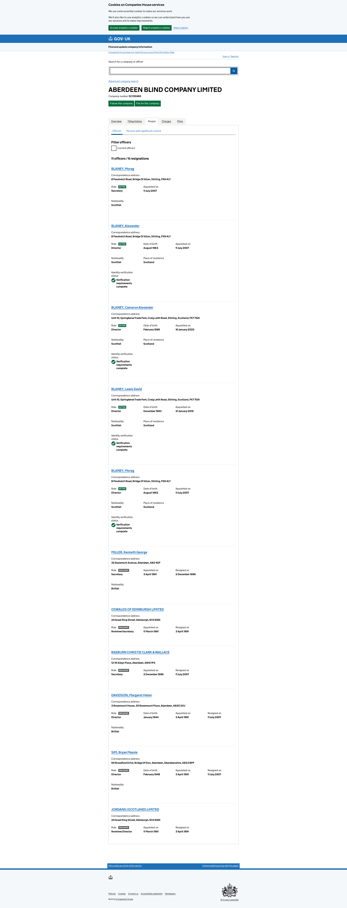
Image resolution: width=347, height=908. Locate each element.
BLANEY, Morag (122, 169)
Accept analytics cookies (124, 27)
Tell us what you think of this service (125, 865)
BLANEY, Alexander (125, 226)
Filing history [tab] (135, 121)
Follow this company (121, 103)
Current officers (126, 148)
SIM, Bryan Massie (124, 752)
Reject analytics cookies (156, 27)
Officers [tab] (116, 130)
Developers (170, 893)
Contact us (133, 893)
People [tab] (152, 121)
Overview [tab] (116, 121)
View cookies (181, 27)
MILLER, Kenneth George (129, 552)
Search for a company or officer (125, 61)
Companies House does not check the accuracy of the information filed (141, 52)
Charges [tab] (166, 121)
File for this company (147, 103)
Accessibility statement (152, 893)
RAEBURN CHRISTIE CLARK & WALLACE (140, 652)
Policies (112, 893)
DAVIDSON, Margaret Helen (131, 695)
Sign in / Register (231, 56)
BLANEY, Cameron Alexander (132, 307)
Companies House (124, 899)
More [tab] (180, 121)
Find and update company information (130, 46)
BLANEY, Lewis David (126, 389)
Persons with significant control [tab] (143, 130)
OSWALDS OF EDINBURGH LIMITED (137, 609)
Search (234, 70)
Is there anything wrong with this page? (220, 865)
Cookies (122, 893)
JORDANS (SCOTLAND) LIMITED (135, 809)
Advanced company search (123, 81)
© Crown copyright (230, 899)
